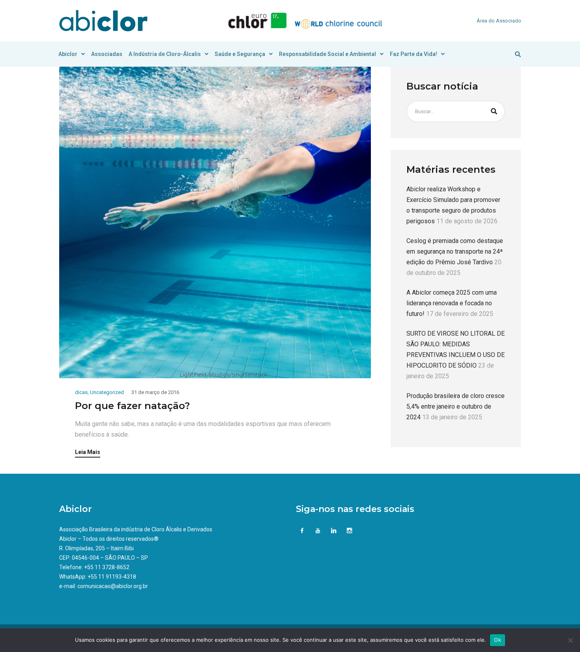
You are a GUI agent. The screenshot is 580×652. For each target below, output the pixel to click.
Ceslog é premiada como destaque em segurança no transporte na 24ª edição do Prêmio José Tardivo (454, 251)
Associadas (106, 54)
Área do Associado (499, 21)
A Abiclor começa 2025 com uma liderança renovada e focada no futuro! (451, 303)
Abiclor (67, 54)
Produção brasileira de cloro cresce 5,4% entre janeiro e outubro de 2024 (455, 406)
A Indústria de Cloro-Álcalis (165, 54)
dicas (81, 392)
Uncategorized (107, 392)
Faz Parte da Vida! (413, 54)
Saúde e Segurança (240, 54)
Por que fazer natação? (135, 405)
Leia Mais (87, 452)
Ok (497, 640)
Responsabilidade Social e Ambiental (327, 54)
